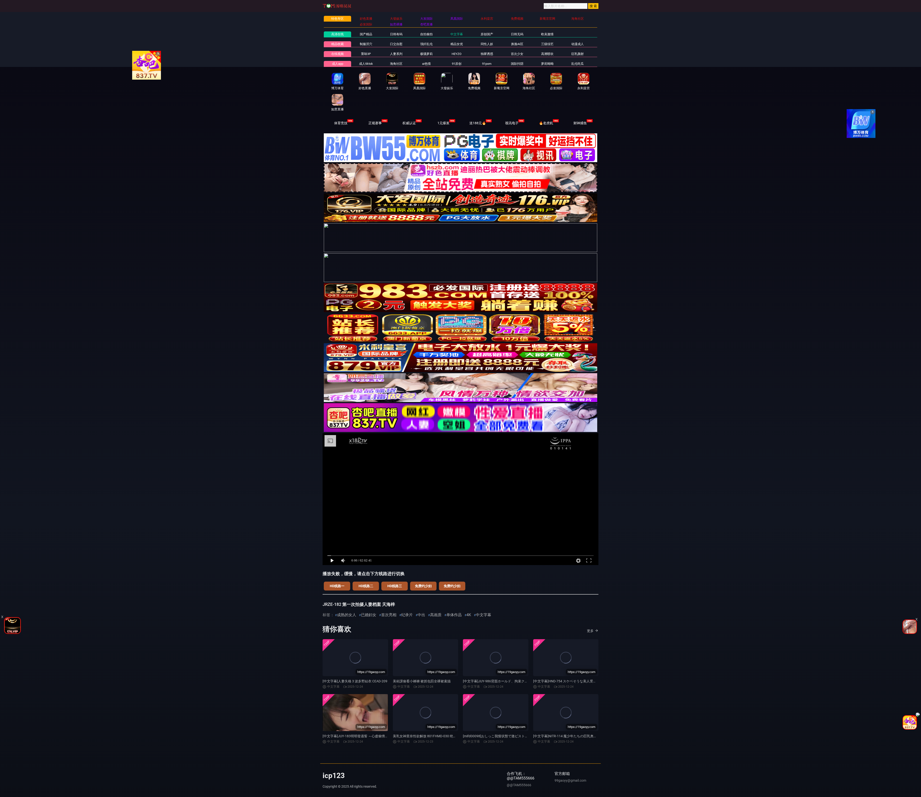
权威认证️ (409, 123)
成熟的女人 (346, 615)
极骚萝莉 (426, 54)
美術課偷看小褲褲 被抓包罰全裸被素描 (422, 681)
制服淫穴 (366, 44)
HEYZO (456, 54)
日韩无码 (517, 34)
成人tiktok (366, 63)
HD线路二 (366, 586)
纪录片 (407, 615)
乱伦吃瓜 (577, 63)
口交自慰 (396, 44)
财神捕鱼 (580, 123)
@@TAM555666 (519, 785)
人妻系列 (396, 54)
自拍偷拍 (426, 34)
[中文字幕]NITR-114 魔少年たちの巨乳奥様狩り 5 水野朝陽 (576, 736)
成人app (337, 63)
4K (468, 615)
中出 (421, 615)
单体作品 (454, 615)
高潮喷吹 (547, 54)
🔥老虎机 (546, 123)
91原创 (456, 63)
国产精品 (366, 34)
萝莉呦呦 (547, 63)
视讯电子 (512, 123)
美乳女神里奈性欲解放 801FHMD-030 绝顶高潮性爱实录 (435, 736)
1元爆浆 (443, 123)
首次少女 (517, 54)
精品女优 (456, 44)
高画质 (436, 615)
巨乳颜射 (577, 54)
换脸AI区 (517, 44)
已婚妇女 (368, 615)
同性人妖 (487, 44)
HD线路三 (394, 586)
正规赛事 (375, 123)
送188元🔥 (477, 123)
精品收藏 (337, 44)
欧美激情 (547, 34)
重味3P (366, 54)
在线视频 (337, 54)
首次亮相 (388, 615)
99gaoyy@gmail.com (570, 780)
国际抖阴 (517, 63)
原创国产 (487, 34)
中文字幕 (456, 34)
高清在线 (337, 34)
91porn (486, 63)
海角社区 (396, 63)
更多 (590, 631)
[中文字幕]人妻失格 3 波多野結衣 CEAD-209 (355, 681)
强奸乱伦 (426, 44)
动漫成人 (577, 44)
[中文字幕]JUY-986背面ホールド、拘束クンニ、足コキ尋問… (508, 681)
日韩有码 (396, 34)
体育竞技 (341, 123)
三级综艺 (547, 44)
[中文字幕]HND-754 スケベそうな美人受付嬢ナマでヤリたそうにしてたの (588, 681)
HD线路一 (337, 586)
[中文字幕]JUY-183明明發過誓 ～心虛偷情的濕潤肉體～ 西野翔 (369, 736)
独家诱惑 (487, 54)
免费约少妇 (423, 586)
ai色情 (426, 63)
